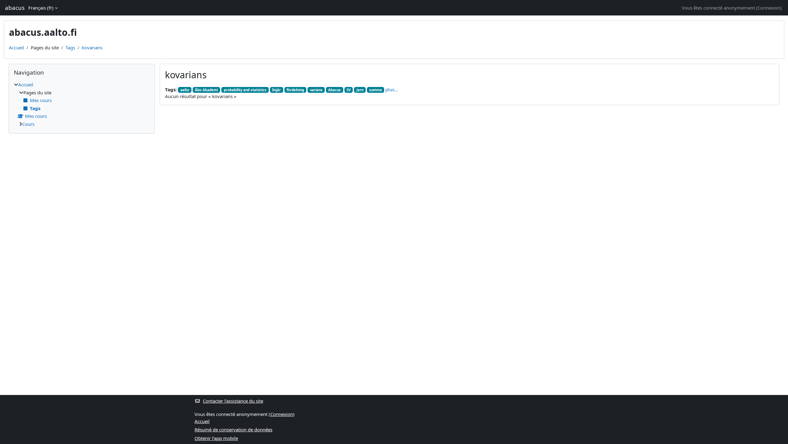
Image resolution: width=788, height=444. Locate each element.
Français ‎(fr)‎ (41, 8)
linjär (276, 90)
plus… (391, 89)
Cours (28, 124)
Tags (70, 47)
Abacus (334, 90)
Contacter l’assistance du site (233, 401)
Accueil (16, 47)
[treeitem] (82, 104)
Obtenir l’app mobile (216, 438)
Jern (360, 90)
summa (375, 90)
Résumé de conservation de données (233, 429)
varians (316, 90)
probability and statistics (245, 90)
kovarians (92, 47)
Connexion (769, 8)
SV (349, 90)
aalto (184, 90)
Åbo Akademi (206, 90)
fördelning (295, 90)
